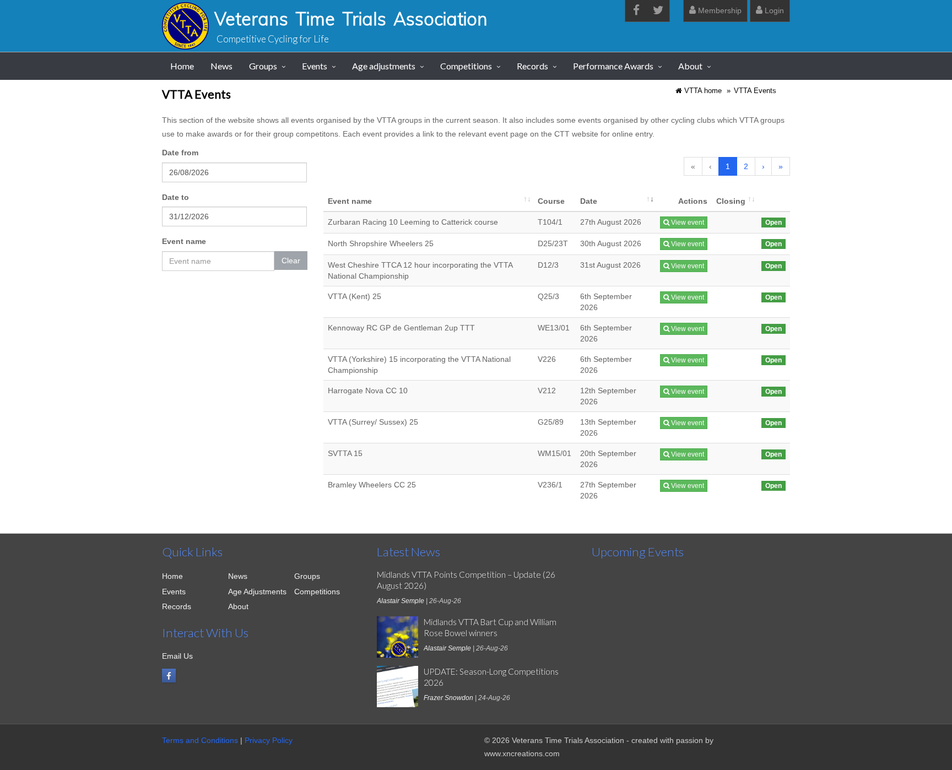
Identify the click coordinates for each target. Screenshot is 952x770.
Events (314, 66)
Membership (719, 10)
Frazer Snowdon (448, 698)
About (690, 66)
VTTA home (703, 91)
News (221, 66)
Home (182, 66)
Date (588, 201)
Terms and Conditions (200, 740)
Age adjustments (383, 66)
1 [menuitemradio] (728, 166)
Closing (730, 201)
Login (773, 10)
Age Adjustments (257, 591)
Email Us (177, 656)
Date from (180, 152)
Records (532, 66)
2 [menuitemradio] (746, 166)
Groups (263, 66)
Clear (291, 260)
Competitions (466, 66)
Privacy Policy (269, 740)
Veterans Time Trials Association (351, 19)
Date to (175, 197)
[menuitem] (763, 166)
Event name (184, 241)
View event (686, 222)
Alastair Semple (400, 601)
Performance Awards (613, 66)
